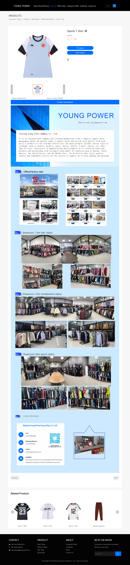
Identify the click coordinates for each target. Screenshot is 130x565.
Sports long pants (78, 526)
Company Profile (71, 544)
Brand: (49, 98)
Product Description (65, 102)
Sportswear (41, 553)
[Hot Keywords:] (114, 5)
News (68, 550)
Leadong (85, 561)
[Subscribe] (118, 553)
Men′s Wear (41, 544)
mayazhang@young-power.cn (19, 550)
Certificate (69, 547)
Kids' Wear (40, 550)
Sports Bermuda (103, 526)
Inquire (81, 48)
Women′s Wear (42, 547)
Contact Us (69, 553)
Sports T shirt (26, 526)
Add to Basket (80, 53)
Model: (14, 98)
